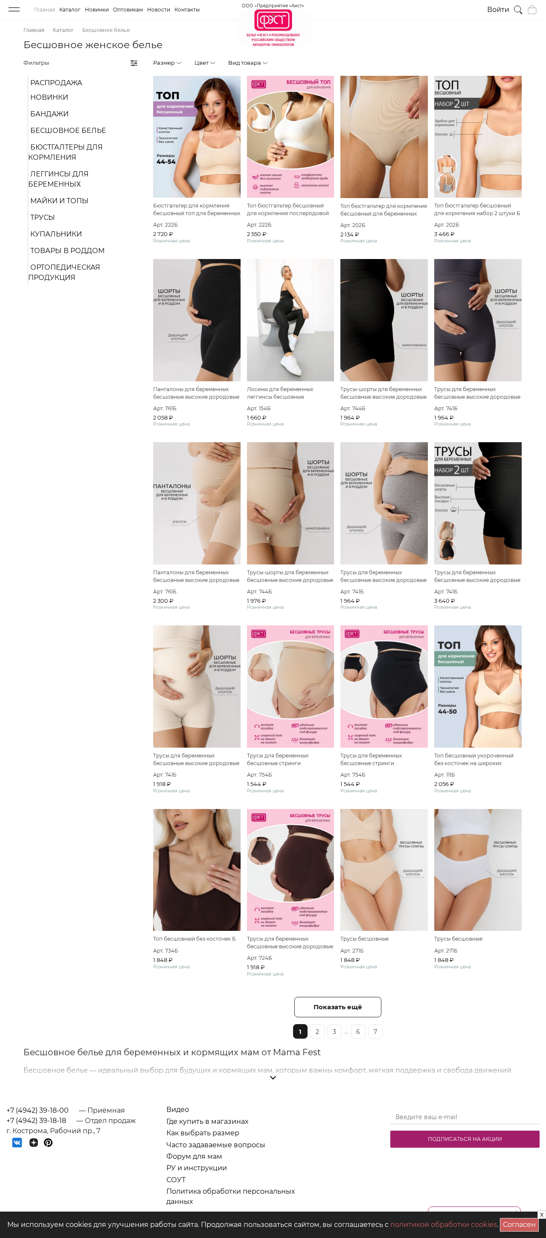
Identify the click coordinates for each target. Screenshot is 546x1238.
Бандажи (49, 114)
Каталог (70, 9)
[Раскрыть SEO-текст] (273, 1077)
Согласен (521, 1223)
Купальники (56, 234)
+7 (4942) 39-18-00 (37, 1110)
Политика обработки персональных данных (230, 1196)
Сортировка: (476, 62)
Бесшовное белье (68, 131)
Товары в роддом (67, 251)
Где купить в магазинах (207, 1121)
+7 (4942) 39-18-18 (36, 1121)
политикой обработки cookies (443, 1225)
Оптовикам (128, 9)
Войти (498, 10)
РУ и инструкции (196, 1168)
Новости (158, 9)
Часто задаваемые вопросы (215, 1145)
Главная (44, 9)
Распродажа (56, 83)
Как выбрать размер (202, 1133)
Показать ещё (338, 1007)
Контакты (187, 9)
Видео (177, 1110)
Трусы (42, 217)
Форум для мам (194, 1156)
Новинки (97, 9)
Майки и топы (59, 201)
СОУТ (176, 1180)
